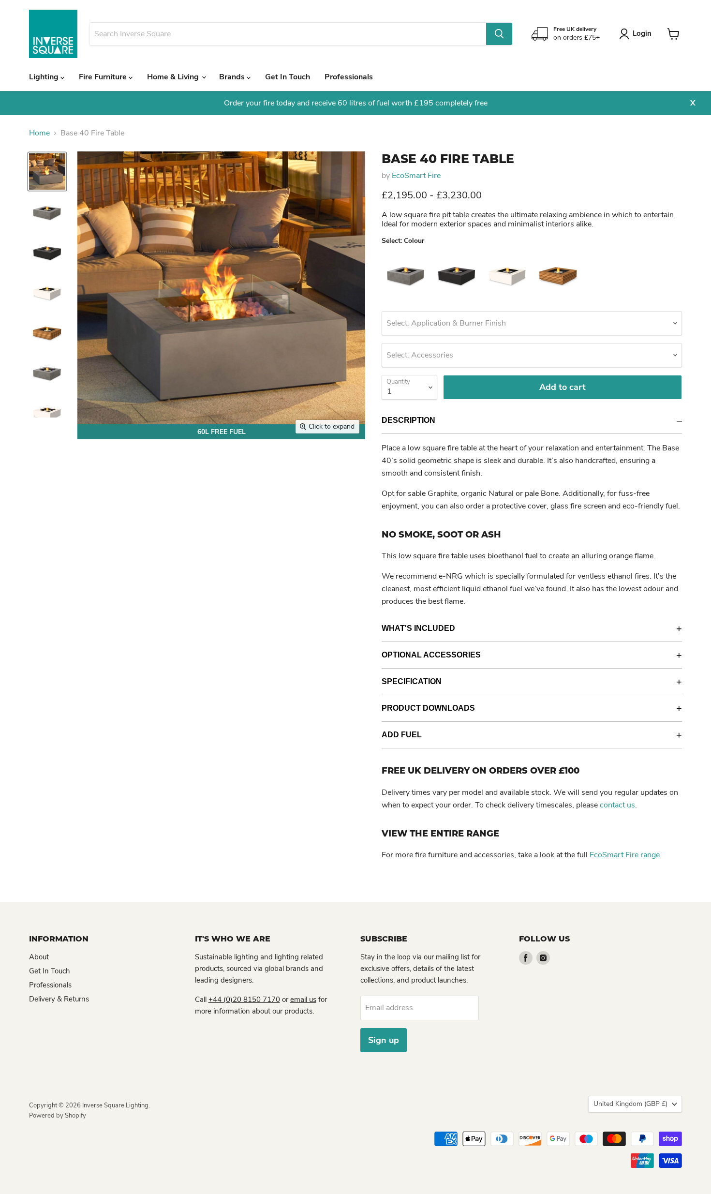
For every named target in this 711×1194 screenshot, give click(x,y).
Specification (412, 681)
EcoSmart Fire (416, 175)
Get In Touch (287, 77)
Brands (233, 77)
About (39, 957)
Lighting (44, 77)
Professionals (349, 77)
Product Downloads (428, 708)
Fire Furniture (104, 77)
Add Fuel (402, 735)
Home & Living (174, 77)
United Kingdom (630, 1103)
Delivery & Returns (59, 999)
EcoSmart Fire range (625, 855)
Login (642, 33)
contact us (617, 805)
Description (408, 420)
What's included (418, 628)
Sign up (383, 1040)
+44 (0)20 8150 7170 (244, 999)
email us (303, 999)
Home (39, 133)
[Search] (499, 34)
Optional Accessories (431, 655)
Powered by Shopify (57, 1115)
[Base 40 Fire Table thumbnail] (47, 171)
